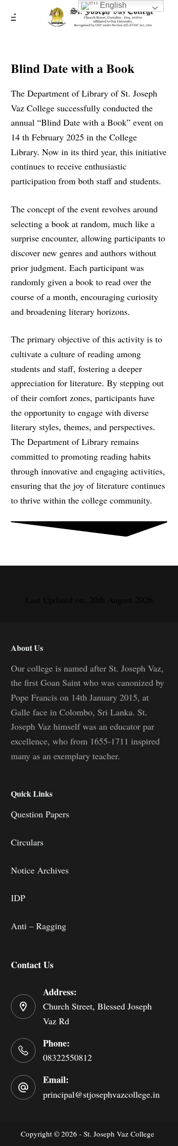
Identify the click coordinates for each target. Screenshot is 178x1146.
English (112, 5)
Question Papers (40, 814)
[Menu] (15, 17)
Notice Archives (40, 870)
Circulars (27, 842)
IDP (18, 898)
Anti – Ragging (38, 926)
